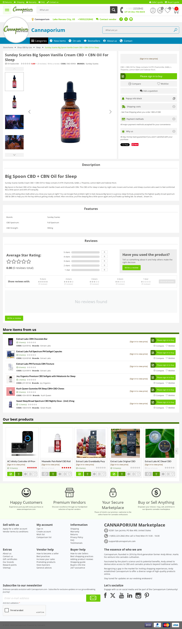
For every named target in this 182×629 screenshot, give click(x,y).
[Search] (113, 9)
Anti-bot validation (11, 603)
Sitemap (7, 567)
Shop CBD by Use (24, 47)
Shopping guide (77, 562)
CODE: (63, 64)
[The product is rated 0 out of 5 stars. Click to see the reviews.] (26, 64)
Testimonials (76, 543)
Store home (8, 47)
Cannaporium (48, 30)
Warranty (74, 531)
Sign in (40, 528)
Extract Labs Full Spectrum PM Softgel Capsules (39, 351)
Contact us (8, 556)
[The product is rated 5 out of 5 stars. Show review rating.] (32, 468)
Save (136, 144)
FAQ (72, 540)
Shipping (74, 528)
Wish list (41, 534)
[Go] (93, 598)
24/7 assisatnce (77, 567)
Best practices (43, 556)
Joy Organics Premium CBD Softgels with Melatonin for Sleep (45, 376)
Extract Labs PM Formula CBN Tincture (35, 363)
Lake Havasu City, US (64, 19)
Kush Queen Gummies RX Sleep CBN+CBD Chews (40, 388)
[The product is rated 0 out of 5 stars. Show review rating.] (31, 342)
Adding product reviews (81, 559)
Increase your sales (46, 559)
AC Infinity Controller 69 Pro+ (21, 461)
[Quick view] (26, 474)
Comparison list (44, 537)
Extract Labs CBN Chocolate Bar (31, 339)
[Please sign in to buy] (10, 474)
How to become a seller (48, 553)
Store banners (43, 565)
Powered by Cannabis (36, 625)
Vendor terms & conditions (15, 531)
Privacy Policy (76, 537)
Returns (74, 534)
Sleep (38, 47)
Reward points (10, 565)
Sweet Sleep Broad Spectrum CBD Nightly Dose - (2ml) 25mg (45, 401)
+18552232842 (85, 19)
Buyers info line (77, 565)
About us (7, 553)
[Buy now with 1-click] (18, 474)
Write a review (54, 64)
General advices (44, 567)
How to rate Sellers (79, 553)
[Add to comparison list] (30, 474)
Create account (44, 531)
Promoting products (46, 562)
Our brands (8, 562)
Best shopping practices (81, 556)
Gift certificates (10, 559)
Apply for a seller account (15, 528)
